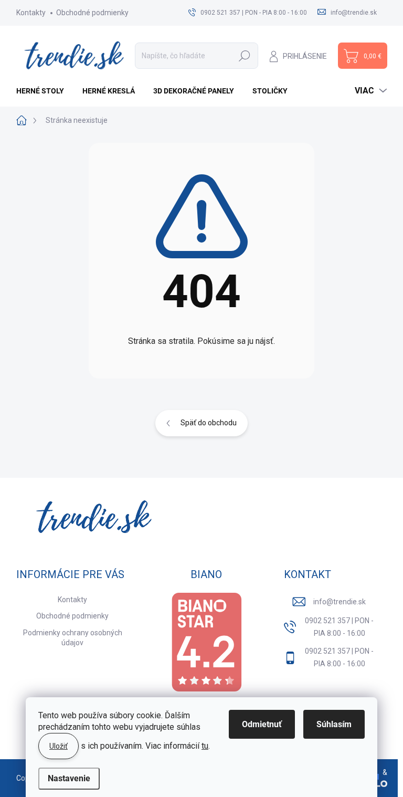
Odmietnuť (262, 724)
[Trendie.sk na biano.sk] (206, 642)
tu (205, 746)
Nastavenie (69, 778)
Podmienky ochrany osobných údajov (72, 637)
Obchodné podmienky (92, 12)
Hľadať (245, 55)
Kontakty (31, 12)
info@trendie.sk (339, 601)
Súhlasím (334, 724)
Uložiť (58, 746)
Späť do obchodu (209, 422)
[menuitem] (44, 91)
